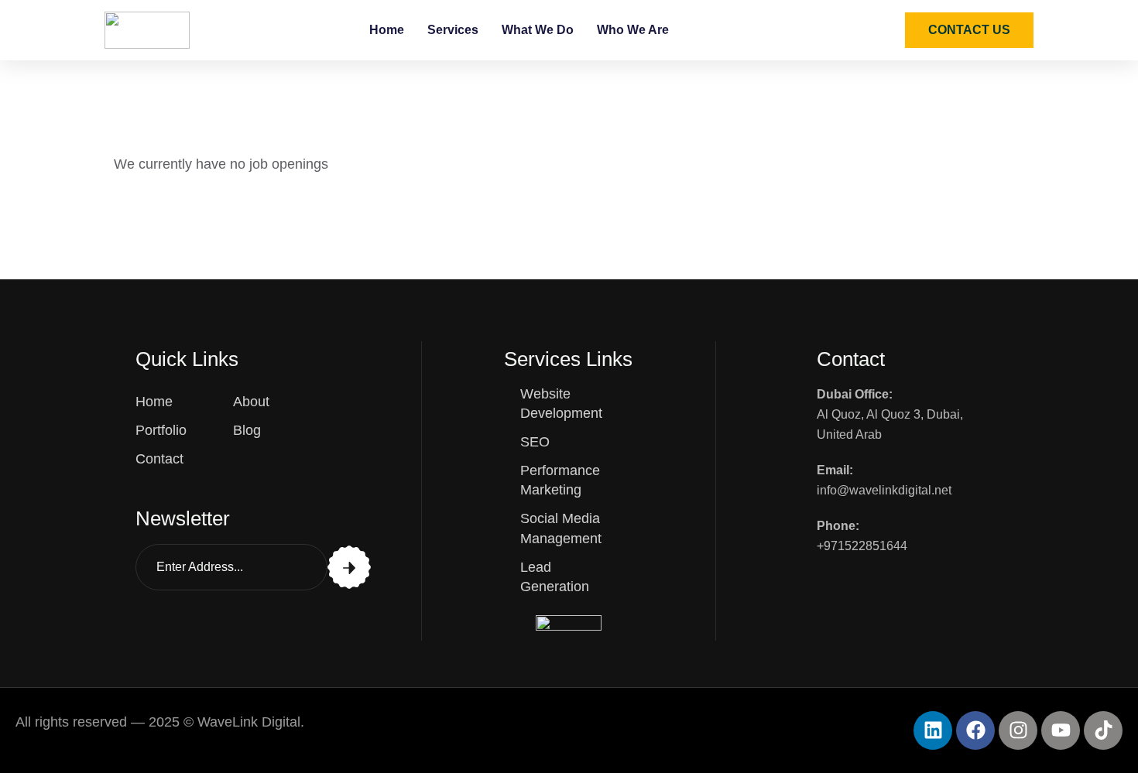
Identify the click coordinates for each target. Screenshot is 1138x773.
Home (386, 29)
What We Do (538, 29)
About (251, 401)
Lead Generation (554, 576)
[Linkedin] (932, 730)
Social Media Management (561, 528)
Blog (247, 430)
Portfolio (161, 430)
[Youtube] (1060, 730)
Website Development (561, 403)
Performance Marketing (560, 480)
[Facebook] (975, 730)
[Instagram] (1018, 730)
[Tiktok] (1103, 730)
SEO (535, 442)
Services (452, 29)
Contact (159, 459)
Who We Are (633, 29)
